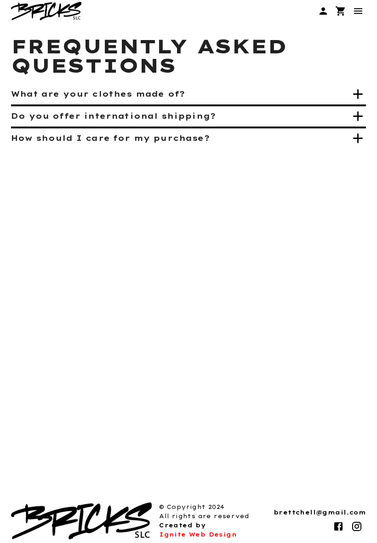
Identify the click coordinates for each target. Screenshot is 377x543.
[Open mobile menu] (358, 11)
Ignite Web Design (198, 534)
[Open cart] (340, 11)
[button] (188, 94)
